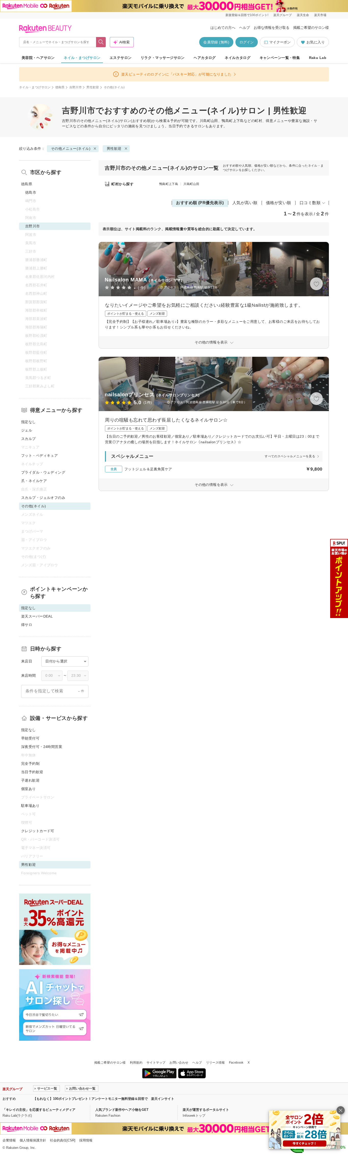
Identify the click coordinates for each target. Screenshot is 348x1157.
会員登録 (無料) (216, 42)
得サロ (26, 625)
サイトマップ (155, 1062)
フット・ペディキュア (39, 455)
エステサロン (121, 58)
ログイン (246, 42)
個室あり (28, 789)
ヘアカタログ (205, 58)
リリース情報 (215, 1062)
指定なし (28, 422)
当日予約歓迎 (32, 772)
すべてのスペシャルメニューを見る (290, 456)
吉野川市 (75, 87)
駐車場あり (30, 806)
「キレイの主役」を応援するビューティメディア (39, 1110)
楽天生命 (303, 15)
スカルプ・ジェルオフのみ (43, 498)
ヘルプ (244, 28)
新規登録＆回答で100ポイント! (246, 15)
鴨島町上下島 (168, 184)
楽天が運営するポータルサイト (206, 1110)
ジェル (26, 430)
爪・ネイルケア (34, 481)
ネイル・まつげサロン (82, 58)
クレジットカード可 (37, 831)
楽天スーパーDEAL (37, 616)
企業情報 (9, 1140)
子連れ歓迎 (30, 780)
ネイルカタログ (237, 58)
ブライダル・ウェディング (43, 472)
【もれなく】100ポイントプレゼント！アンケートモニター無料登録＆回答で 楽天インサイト (103, 1099)
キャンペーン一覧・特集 (280, 58)
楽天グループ (282, 15)
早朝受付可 (30, 738)
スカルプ (28, 439)
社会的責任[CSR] (62, 1140)
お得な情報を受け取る (271, 28)
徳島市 (30, 192)
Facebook (236, 1062)
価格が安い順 (278, 203)
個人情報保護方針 (33, 1140)
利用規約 (136, 1062)
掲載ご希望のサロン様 (311, 28)
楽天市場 (320, 15)
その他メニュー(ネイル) (100, 121)
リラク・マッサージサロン (163, 58)
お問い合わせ (178, 1062)
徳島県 (60, 87)
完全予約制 (30, 763)
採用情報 (85, 1140)
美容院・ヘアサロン (38, 58)
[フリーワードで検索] (101, 42)
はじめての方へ (222, 28)
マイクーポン (280, 42)
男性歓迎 (92, 87)
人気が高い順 (245, 203)
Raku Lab (317, 58)
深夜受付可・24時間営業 (41, 747)
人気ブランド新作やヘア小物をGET (122, 1110)
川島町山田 (191, 184)
